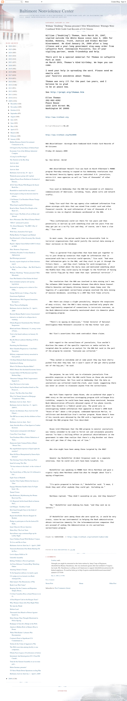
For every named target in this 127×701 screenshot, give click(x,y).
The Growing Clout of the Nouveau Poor (23, 460)
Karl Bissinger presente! (18, 258)
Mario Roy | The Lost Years (19, 530)
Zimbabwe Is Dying (16, 363)
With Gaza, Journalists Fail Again (21, 231)
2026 (10, 46)
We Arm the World (16, 606)
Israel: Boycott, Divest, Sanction (21, 527)
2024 (10, 52)
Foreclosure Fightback (17, 296)
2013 (10, 88)
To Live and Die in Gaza (18, 542)
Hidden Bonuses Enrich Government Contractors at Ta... (22, 143)
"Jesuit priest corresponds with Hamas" (23, 431)
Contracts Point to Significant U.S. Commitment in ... (21, 639)
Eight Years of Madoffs (17, 477)
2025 (10, 49)
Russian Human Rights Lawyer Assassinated (25, 314)
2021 (10, 62)
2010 (10, 98)
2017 (10, 75)
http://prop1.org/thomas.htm (67, 92)
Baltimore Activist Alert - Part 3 (20, 402)
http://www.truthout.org (57, 117)
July (12, 120)
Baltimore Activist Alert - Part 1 (20, 422)
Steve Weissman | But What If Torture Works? (25, 219)
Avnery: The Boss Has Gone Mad (21, 393)
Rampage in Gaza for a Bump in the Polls (23, 624)
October (13, 110)
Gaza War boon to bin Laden (19, 384)
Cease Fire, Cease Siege (18, 434)
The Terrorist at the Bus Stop (19, 160)
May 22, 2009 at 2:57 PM (57, 576)
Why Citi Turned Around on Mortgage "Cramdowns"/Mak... (23, 397)
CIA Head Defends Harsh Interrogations (23, 360)
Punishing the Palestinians (19, 345)
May (12, 126)
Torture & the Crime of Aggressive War (23, 644)
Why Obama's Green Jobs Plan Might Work (24, 603)
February (14, 136)
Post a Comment (50, 580)
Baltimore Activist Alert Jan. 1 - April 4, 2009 (25, 674)
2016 (10, 78)
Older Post (112, 583)
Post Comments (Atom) (62, 588)
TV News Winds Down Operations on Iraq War (25, 670)
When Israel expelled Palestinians (21, 205)
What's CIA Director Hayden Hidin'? (22, 366)
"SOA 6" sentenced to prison (19, 223)
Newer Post (49, 583)
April (12, 129)
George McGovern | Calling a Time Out (23, 293)
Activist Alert (14, 166)
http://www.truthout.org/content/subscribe (87, 537)
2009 (10, 101)
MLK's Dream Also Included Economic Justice (25, 369)
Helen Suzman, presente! (18, 667)
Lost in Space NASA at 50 (18, 554)
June (12, 123)
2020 (10, 65)
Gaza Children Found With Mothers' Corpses (25, 539)
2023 (10, 56)
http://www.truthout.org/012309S (61, 135)
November (14, 107)
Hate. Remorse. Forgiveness (19, 249)
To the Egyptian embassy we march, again (24, 573)
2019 (10, 69)
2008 (10, 678)
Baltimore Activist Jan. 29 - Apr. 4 (21, 173)
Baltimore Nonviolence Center (47, 11)
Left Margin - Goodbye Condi (20, 507)
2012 (10, 91)
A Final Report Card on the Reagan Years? (24, 599)
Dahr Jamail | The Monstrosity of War (22, 582)
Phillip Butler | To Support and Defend (23, 235)
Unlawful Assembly (16, 557)
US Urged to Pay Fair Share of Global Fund (24, 148)
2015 (10, 81)
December (14, 104)
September (14, 113)
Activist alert (14, 163)
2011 (10, 94)
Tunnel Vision (14, 492)
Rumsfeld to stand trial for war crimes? (22, 190)
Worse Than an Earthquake (19, 305)
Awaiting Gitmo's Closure (18, 569)
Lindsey (54, 560)
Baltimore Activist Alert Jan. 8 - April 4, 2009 (25, 545)
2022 (10, 59)
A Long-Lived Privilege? (18, 156)
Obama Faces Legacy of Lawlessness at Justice (25, 653)
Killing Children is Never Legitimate (22, 561)
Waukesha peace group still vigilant (22, 176)
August (13, 116)
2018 (10, 72)
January (13, 139)
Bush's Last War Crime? (18, 585)
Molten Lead (14, 609)
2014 (10, 85)
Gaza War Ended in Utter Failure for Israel (24, 278)
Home (81, 583)
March (13, 133)
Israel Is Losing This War (18, 463)
